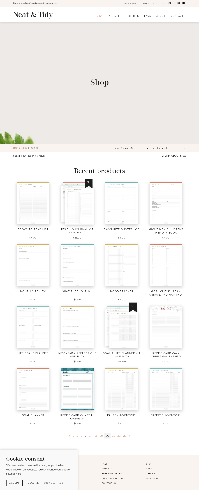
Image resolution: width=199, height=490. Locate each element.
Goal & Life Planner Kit (122, 353)
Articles (115, 16)
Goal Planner (33, 415)
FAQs (147, 16)
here (18, 473)
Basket (146, 4)
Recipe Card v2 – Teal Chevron (77, 417)
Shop (100, 16)
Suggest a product (114, 478)
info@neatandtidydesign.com (44, 3)
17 (90, 435)
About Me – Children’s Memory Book (166, 231)
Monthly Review (33, 291)
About (160, 16)
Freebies (133, 16)
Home (16, 148)
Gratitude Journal (77, 291)
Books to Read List (33, 229)
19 (101, 435)
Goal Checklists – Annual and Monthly (166, 293)
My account (159, 4)
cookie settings (53, 483)
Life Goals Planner (33, 353)
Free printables (112, 473)
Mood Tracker (121, 291)
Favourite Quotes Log (122, 229)
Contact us (109, 483)
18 (96, 435)
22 (118, 435)
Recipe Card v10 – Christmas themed (166, 355)
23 (125, 435)
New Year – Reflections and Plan (77, 355)
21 (113, 435)
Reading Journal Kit (77, 229)
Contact (177, 16)
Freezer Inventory (166, 415)
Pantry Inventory (121, 415)
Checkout (152, 473)
